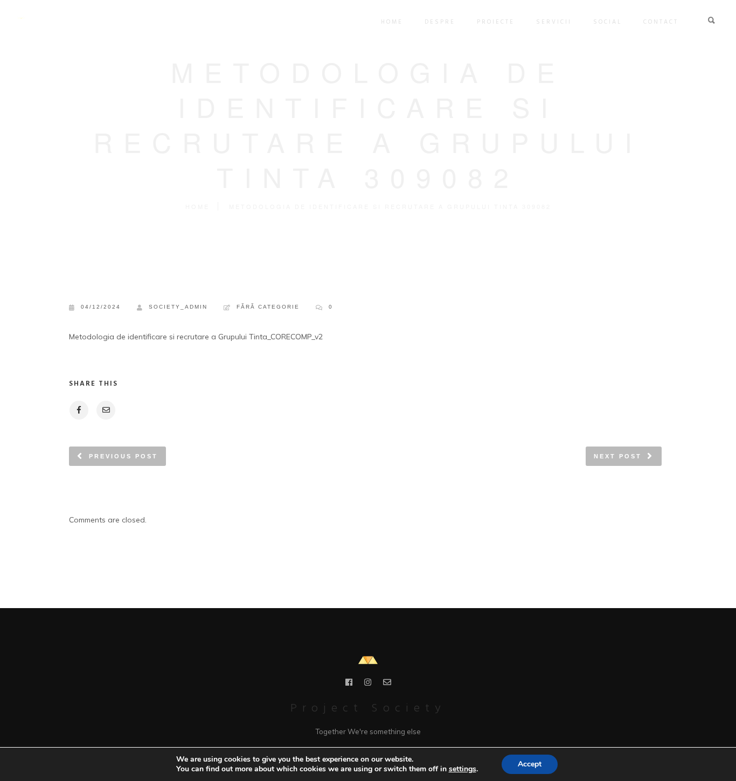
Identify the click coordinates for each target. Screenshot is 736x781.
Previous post (123, 456)
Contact (660, 22)
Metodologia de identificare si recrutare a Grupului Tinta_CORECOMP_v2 (196, 336)
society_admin (178, 307)
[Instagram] (367, 684)
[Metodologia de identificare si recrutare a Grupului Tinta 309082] (78, 410)
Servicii (554, 22)
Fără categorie (268, 307)
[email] (387, 684)
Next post (618, 456)
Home (392, 22)
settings (462, 769)
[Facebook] (348, 684)
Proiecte (496, 22)
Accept (529, 764)
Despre (440, 22)
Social (607, 22)
